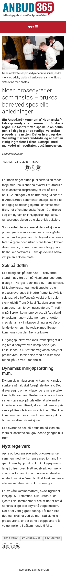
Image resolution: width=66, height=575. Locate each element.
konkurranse (31, 538)
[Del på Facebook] (27, 168)
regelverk (11, 538)
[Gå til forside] (28, 9)
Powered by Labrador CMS (33, 569)
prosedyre (52, 538)
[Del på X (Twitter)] (33, 168)
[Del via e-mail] (38, 168)
